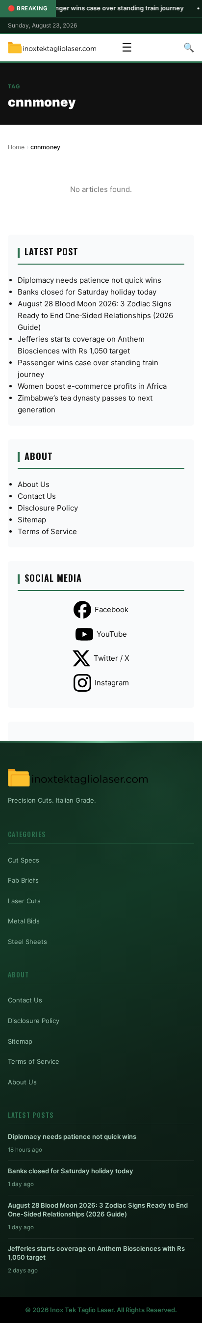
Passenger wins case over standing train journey (93, 8)
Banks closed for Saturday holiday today (87, 292)
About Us (34, 484)
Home (16, 147)
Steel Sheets (27, 941)
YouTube (112, 634)
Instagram (112, 682)
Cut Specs (23, 860)
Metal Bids (24, 921)
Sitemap (32, 519)
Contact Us (37, 496)
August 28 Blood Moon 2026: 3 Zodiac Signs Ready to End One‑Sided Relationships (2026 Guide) (95, 315)
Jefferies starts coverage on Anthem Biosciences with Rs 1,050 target (96, 1252)
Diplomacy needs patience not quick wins (89, 280)
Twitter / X (111, 658)
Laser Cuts (24, 901)
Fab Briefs (23, 880)
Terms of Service (47, 531)
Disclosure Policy (48, 508)
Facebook (111, 609)
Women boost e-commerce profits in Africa (92, 386)
